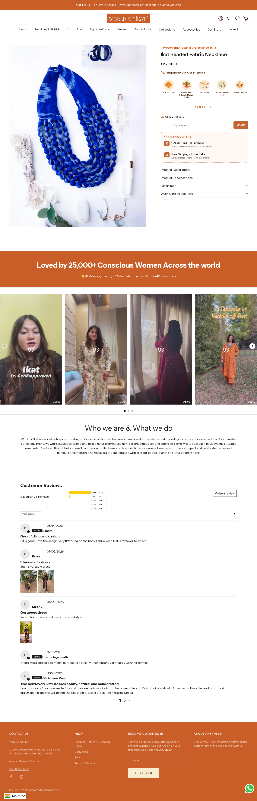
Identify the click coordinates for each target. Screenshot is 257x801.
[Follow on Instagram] (21, 777)
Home (23, 29)
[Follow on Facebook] (11, 777)
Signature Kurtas (100, 29)
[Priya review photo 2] (46, 581)
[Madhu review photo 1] (26, 632)
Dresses (122, 29)
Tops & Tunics (143, 29)
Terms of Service (85, 763)
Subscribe (143, 773)
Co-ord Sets (74, 29)
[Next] (252, 346)
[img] (39, 525)
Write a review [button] (225, 493)
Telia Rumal (47, 29)
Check (241, 124)
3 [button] (129, 701)
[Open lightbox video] (31, 349)
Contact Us (81, 751)
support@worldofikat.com (25, 761)
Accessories (191, 29)
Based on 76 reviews (34, 496)
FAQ (77, 757)
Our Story (214, 29)
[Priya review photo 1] (28, 581)
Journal (233, 29)
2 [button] (125, 701)
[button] (62, 492)
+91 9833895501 (19, 769)
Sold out (204, 107)
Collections (167, 29)
